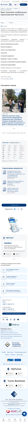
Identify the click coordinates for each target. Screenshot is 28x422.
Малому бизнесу (16, 1)
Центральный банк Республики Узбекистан (9, 332)
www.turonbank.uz (11, 404)
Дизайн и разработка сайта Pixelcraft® (14, 414)
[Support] (24, 413)
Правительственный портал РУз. (7, 330)
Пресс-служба (9, 78)
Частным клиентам (5, 1)
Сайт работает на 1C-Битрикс (14, 408)
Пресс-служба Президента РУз (6, 338)
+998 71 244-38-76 (8, 309)
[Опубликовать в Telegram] (14, 209)
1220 (3, 302)
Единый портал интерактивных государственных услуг (11, 336)
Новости (16, 8)
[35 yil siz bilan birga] (6, 5)
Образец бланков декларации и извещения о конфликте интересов (15, 182)
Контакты (12, 354)
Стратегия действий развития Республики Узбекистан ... (11, 334)
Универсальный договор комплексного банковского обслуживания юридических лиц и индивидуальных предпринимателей (16, 174)
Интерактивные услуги (20, 352)
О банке (4, 352)
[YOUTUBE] (18, 319)
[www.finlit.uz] (14, 324)
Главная (2, 8)
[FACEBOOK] (10, 319)
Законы (7, 354)
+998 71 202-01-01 (8, 304)
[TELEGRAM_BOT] (7, 319)
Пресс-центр (9, 8)
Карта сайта (20, 354)
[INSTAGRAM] (14, 319)
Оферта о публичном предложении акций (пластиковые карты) (12, 190)
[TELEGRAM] (3, 319)
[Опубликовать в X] (21, 209)
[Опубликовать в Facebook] (18, 209)
